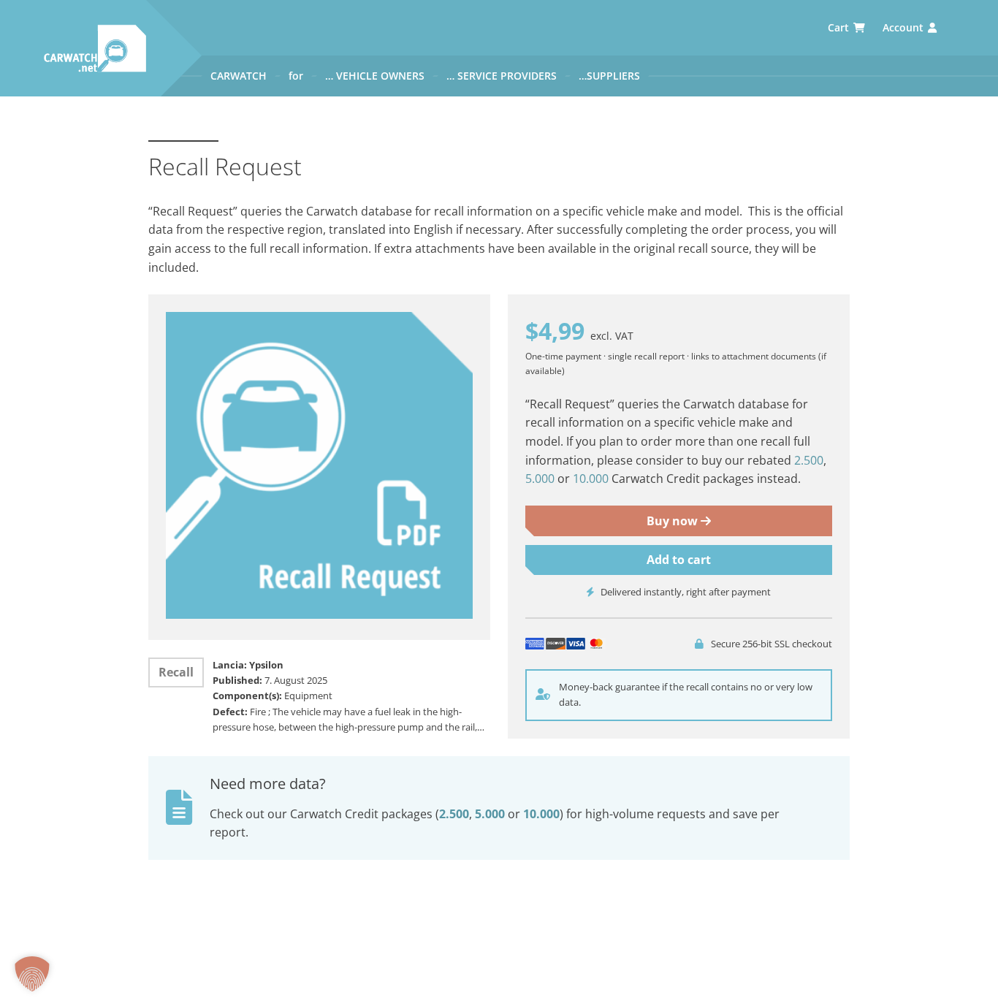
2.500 (808, 460)
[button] (32, 974)
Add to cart (679, 560)
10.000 (591, 478)
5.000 (540, 478)
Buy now (674, 521)
